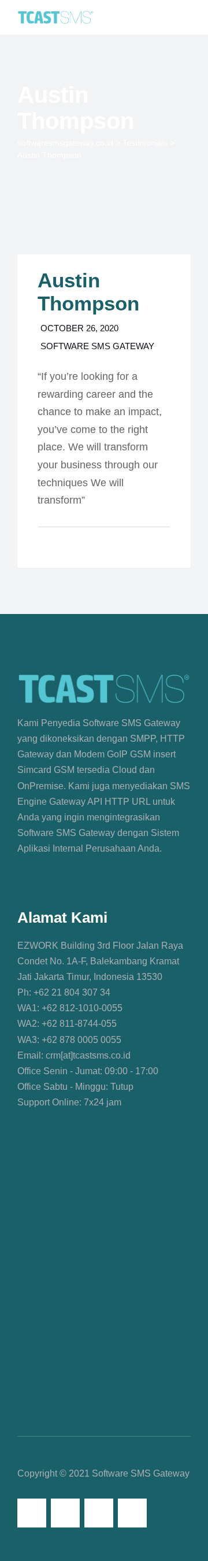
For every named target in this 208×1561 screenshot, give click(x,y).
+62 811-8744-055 (78, 1024)
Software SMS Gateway (97, 346)
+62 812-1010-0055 (80, 1008)
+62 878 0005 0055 (80, 1040)
